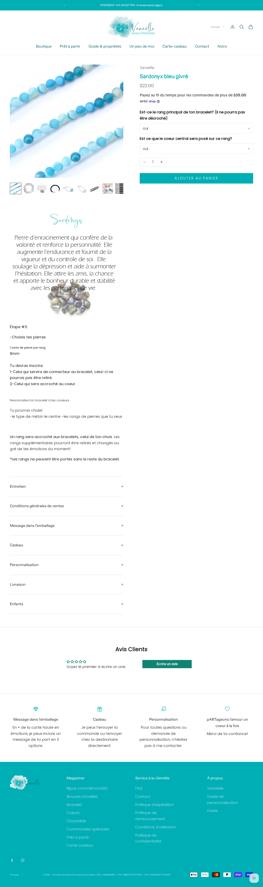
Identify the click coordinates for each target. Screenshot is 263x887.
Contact (202, 46)
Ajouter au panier (196, 178)
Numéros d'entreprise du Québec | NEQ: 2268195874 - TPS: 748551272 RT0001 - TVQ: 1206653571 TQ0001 (116, 874)
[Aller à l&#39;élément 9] (121, 188)
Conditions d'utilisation (155, 827)
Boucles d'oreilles (82, 796)
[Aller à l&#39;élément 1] (15, 188)
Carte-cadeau (175, 46)
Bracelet (74, 804)
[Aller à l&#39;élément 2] (29, 188)
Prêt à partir (70, 46)
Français (215, 26)
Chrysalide (76, 820)
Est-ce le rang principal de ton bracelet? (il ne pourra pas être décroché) (192, 115)
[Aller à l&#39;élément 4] (55, 188)
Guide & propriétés (105, 46)
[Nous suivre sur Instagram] (23, 860)
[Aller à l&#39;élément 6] (81, 188)
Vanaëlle (147, 67)
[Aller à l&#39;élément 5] (68, 188)
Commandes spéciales (88, 829)
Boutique (44, 46)
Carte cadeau (80, 845)
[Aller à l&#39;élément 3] (42, 188)
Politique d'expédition (154, 804)
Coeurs (73, 812)
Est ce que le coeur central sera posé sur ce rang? (186, 138)
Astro (222, 46)
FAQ (138, 788)
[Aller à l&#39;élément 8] (107, 188)
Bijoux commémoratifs (87, 788)
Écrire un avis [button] (167, 664)
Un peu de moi (141, 46)
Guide (212, 810)
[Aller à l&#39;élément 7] (94, 188)
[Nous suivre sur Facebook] (12, 860)
